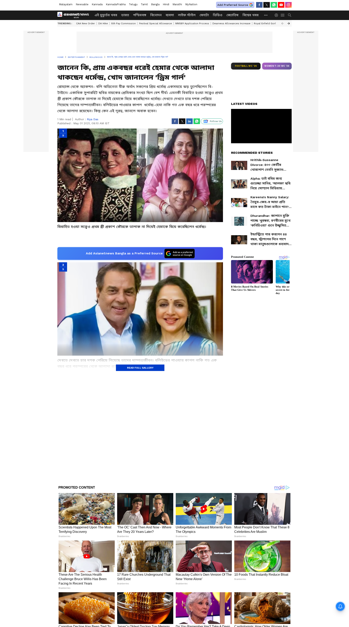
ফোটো (204, 15)
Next (289, 23)
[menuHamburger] (283, 15)
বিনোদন (156, 15)
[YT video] (281, 5)
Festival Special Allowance (155, 23)
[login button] (277, 15)
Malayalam (66, 4)
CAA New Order (85, 23)
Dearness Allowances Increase (231, 23)
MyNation (191, 4)
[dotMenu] (266, 15)
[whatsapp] (274, 5)
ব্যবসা (170, 15)
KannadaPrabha (116, 4)
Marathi (177, 4)
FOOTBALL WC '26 (246, 66)
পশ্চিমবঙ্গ (139, 15)
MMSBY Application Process (192, 23)
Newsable (82, 4)
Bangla (155, 4)
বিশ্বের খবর (251, 15)
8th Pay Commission (123, 23)
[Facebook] (259, 5)
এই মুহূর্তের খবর (106, 15)
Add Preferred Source (232, 4)
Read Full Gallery (140, 367)
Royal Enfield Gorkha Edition (271, 23)
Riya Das (92, 119)
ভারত (125, 15)
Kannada (97, 4)
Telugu (133, 4)
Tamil (144, 4)
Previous (283, 23)
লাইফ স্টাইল (187, 15)
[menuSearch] (289, 15)
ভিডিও (217, 15)
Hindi (166, 4)
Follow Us (216, 121)
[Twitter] (266, 5)
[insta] (288, 5)
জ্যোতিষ (232, 15)
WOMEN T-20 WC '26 (276, 66)
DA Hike (103, 23)
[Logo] (74, 15)
